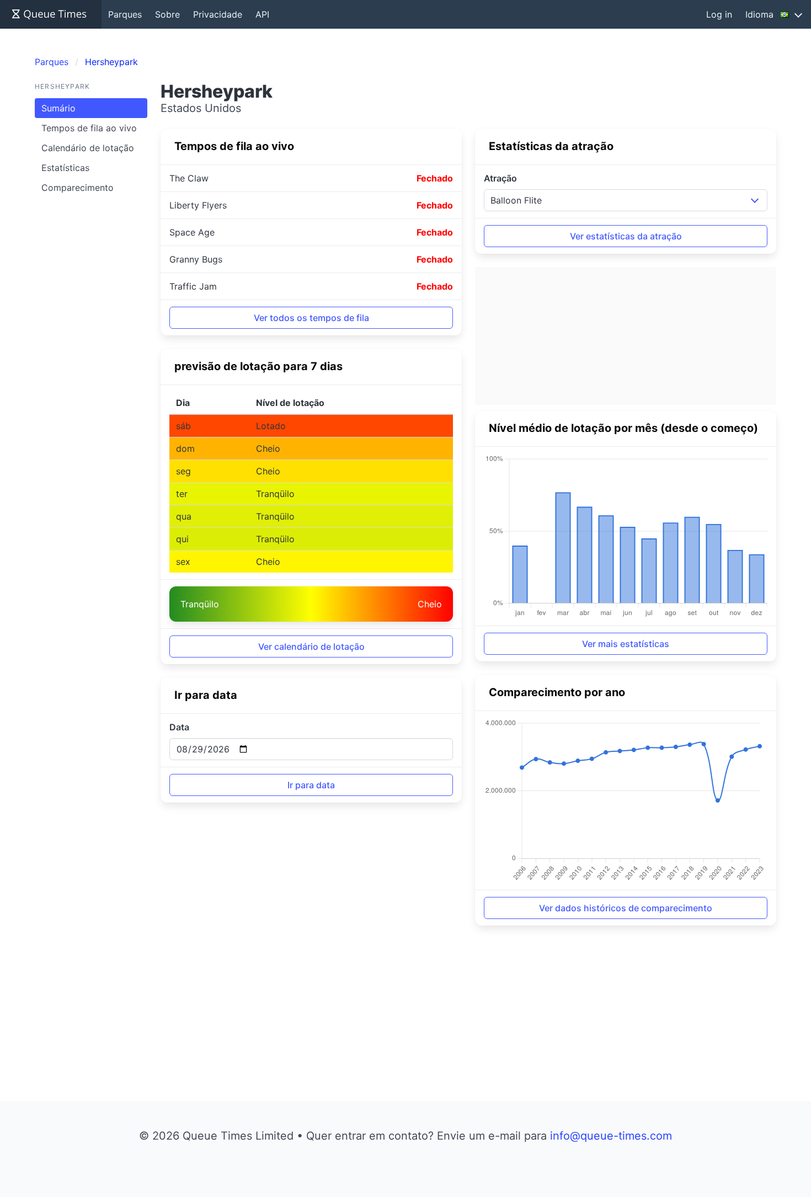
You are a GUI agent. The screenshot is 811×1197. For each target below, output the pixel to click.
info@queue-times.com (611, 1135)
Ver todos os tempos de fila (311, 317)
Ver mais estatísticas (625, 643)
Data (179, 727)
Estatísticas (65, 167)
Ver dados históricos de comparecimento (625, 907)
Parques (125, 14)
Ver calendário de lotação (311, 646)
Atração (500, 178)
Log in (719, 14)
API (262, 14)
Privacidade (217, 14)
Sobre (167, 14)
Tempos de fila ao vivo (89, 127)
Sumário (58, 108)
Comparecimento (77, 187)
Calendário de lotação (87, 147)
